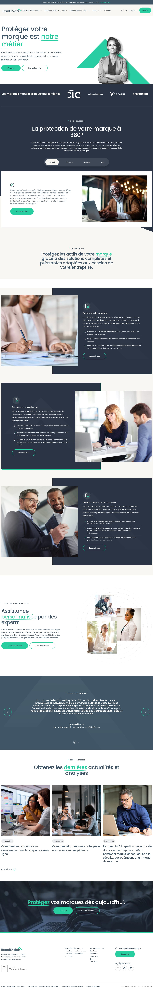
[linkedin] (131, 968)
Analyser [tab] (87, 162)
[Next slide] (145, 712)
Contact (107, 10)
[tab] (74, 742)
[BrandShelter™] (11, 10)
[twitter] (118, 968)
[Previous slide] (8, 712)
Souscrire (125, 954)
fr (134, 10)
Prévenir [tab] (52, 162)
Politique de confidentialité (48, 986)
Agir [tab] (102, 162)
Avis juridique (32, 986)
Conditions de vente (92, 986)
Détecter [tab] (69, 162)
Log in (125, 10)
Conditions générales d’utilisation (13, 986)
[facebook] (124, 968)
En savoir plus (105, 2)
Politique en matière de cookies (72, 986)
